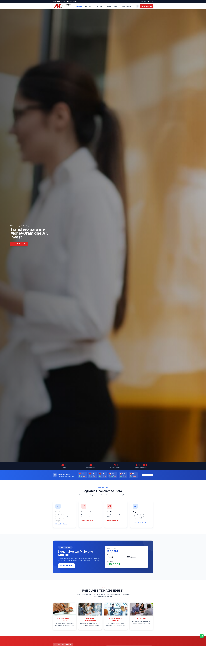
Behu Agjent (148, 6)
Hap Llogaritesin (67, 566)
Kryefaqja (79, 6)
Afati (108, 555)
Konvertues (148, 475)
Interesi (129, 555)
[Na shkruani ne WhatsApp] (202, 636)
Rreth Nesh (88, 6)
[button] (204, 235)
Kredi (115, 6)
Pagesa (109, 6)
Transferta (99, 6)
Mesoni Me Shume (61, 524)
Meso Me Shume (18, 244)
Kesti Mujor (110, 561)
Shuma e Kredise (111, 548)
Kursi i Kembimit (126, 6)
